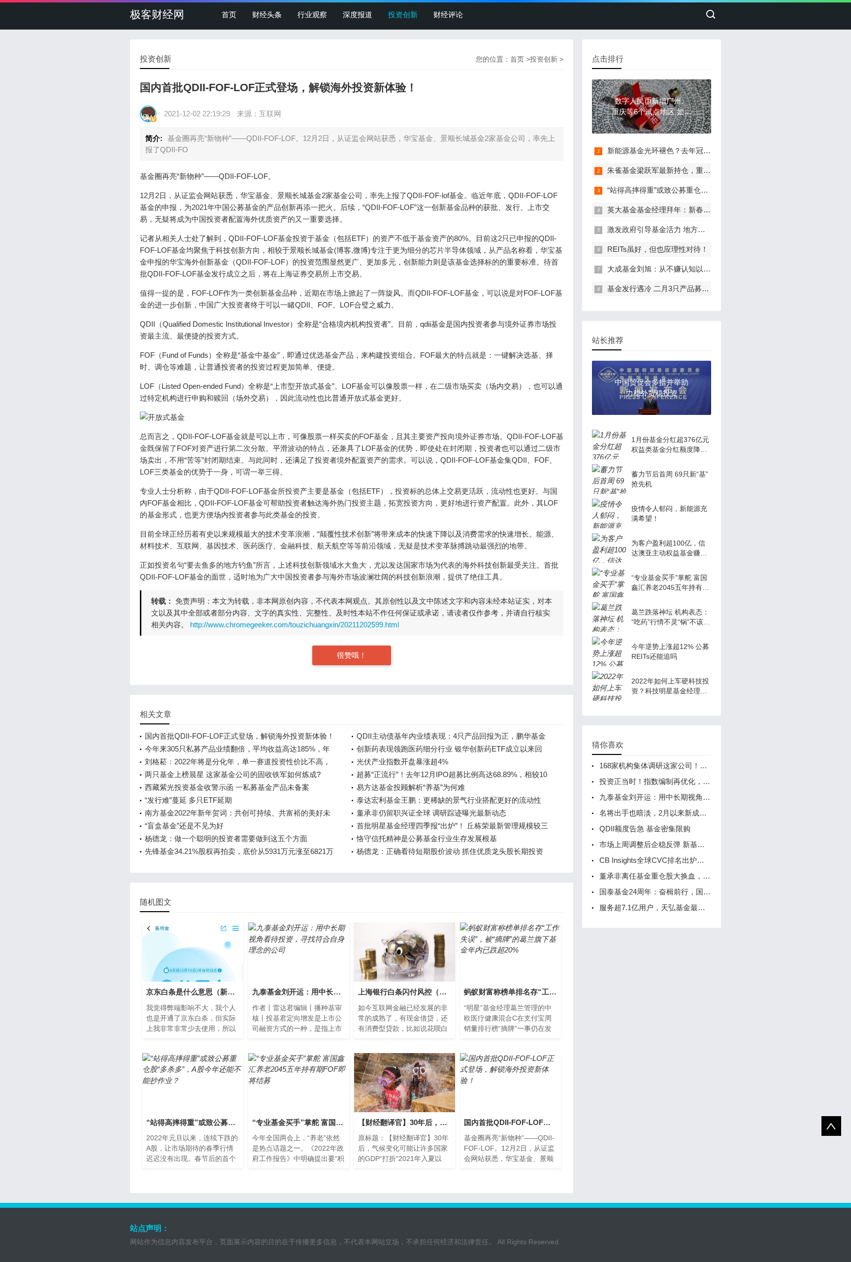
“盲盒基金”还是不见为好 (184, 825)
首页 (229, 14)
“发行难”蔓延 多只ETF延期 (188, 800)
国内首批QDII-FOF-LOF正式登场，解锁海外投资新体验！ (239, 736)
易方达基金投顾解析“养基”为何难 (411, 787)
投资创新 (403, 14)
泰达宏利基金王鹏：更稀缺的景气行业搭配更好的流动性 (449, 800)
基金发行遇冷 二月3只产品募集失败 (665, 288)
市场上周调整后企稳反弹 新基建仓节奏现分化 (674, 844)
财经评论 (448, 14)
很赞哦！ (351, 655)
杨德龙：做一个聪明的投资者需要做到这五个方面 (226, 838)
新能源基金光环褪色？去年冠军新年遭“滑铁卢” (683, 150)
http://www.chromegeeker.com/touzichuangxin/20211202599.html (294, 624)
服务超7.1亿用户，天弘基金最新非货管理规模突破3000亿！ (697, 907)
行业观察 (312, 14)
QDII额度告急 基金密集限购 (644, 828)
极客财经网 (157, 14)
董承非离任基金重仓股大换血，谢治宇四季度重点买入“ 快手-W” (703, 876)
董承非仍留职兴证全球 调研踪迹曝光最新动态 (431, 813)
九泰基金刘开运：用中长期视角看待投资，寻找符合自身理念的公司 (710, 797)
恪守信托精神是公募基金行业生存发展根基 (427, 838)
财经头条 (267, 14)
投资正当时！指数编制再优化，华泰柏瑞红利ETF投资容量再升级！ (709, 781)
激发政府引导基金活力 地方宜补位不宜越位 (678, 229)
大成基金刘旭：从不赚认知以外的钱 (666, 269)
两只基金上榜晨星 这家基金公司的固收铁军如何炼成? (233, 774)
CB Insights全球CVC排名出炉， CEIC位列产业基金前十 (691, 860)
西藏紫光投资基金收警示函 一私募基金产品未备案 (227, 787)
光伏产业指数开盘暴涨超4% (402, 761)
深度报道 (357, 14)
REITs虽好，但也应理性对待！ (657, 249)
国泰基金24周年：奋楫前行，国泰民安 (662, 891)
